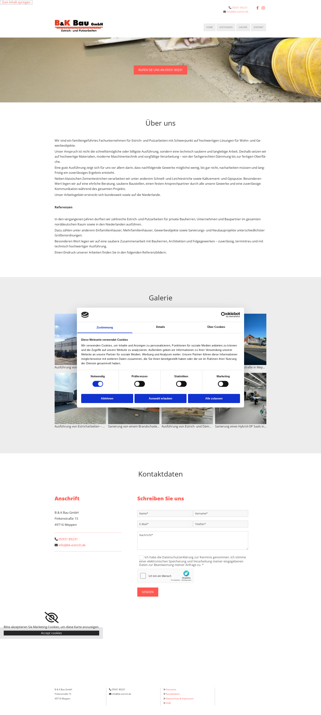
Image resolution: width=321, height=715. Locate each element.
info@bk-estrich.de (237, 11)
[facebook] (258, 8)
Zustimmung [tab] (105, 327)
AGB (168, 703)
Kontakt (258, 27)
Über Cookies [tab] (216, 327)
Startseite (171, 689)
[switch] (139, 384)
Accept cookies (51, 633)
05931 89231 (240, 7)
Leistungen (226, 27)
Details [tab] (160, 327)
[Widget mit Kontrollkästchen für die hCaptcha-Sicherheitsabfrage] (165, 576)
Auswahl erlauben (160, 398)
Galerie (243, 27)
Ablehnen (107, 398)
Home (209, 27)
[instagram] (263, 8)
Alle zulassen (214, 398)
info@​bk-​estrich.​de (72, 545)
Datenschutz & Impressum (180, 698)
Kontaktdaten (173, 693)
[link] (52, 617)
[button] (160, 70)
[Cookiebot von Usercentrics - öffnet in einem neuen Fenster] (223, 314)
